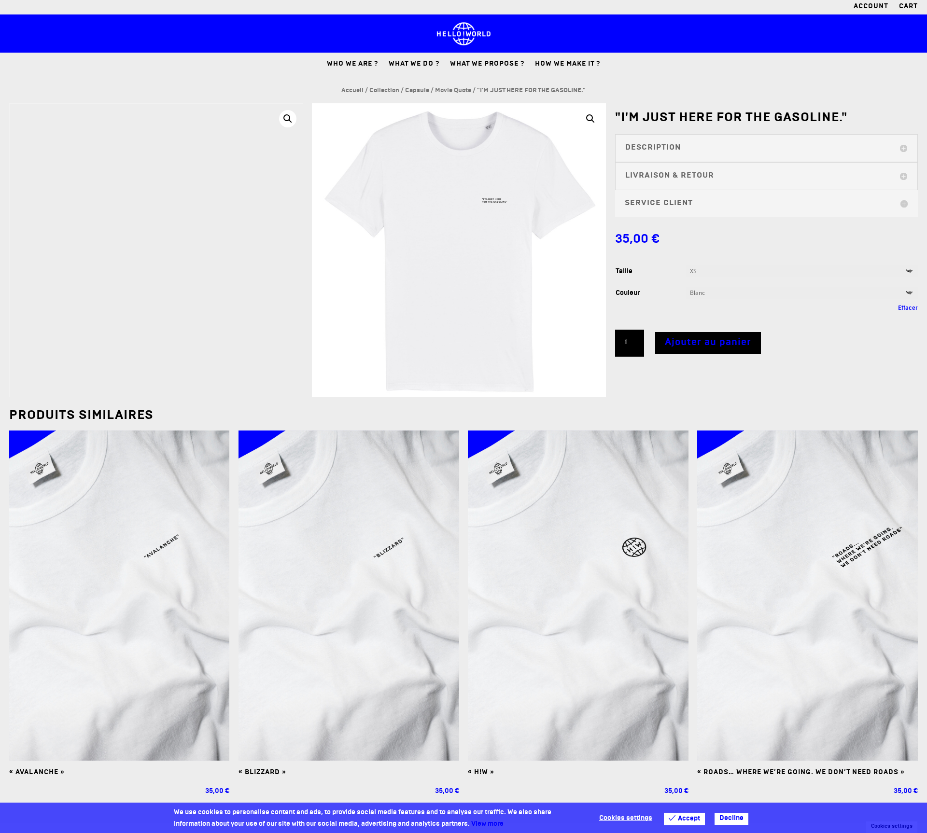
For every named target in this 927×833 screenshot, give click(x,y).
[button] (287, 118)
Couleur (628, 293)
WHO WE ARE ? (352, 65)
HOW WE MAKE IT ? (567, 65)
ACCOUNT (871, 8)
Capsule (417, 91)
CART (908, 8)
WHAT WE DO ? (414, 65)
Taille (624, 272)
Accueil (352, 91)
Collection (384, 91)
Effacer (908, 309)
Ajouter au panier (708, 343)
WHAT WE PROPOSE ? (487, 65)
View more (487, 824)
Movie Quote (453, 91)
